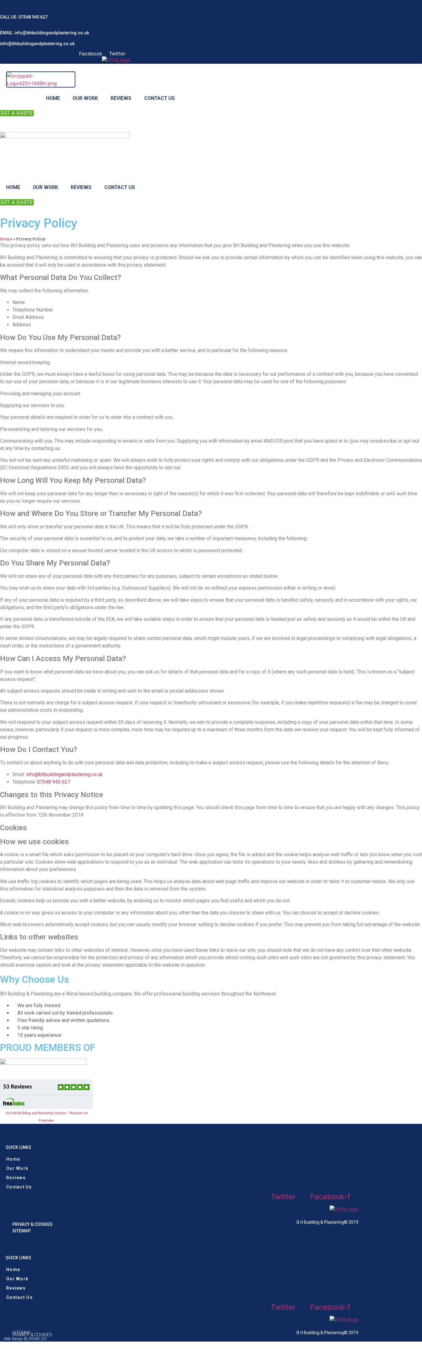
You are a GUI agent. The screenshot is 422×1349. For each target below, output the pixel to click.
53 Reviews (17, 1087)
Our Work (85, 98)
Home (53, 98)
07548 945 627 (33, 17)
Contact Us (159, 98)
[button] (17, 113)
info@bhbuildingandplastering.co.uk (51, 32)
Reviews (121, 98)
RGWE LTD (38, 1339)
